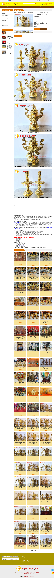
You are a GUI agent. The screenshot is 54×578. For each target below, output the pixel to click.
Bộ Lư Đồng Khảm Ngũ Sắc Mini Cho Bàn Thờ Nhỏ (33, 278)
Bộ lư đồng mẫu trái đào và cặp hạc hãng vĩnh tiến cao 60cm (46, 531)
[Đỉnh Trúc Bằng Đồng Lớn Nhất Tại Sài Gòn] (33, 377)
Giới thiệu (8, 6)
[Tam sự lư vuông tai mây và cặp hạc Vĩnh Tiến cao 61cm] (46, 451)
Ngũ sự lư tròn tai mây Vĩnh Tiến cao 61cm (46, 487)
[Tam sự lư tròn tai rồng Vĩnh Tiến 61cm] (33, 481)
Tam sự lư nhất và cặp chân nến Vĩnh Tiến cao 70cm (46, 443)
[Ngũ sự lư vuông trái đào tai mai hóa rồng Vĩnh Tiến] (20, 422)
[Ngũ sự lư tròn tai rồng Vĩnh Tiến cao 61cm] (46, 466)
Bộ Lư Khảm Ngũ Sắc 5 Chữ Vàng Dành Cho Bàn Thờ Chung (46, 383)
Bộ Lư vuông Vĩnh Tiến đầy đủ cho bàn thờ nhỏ (20, 413)
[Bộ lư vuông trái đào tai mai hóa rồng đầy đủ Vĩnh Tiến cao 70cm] (46, 407)
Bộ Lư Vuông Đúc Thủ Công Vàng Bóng (33, 398)
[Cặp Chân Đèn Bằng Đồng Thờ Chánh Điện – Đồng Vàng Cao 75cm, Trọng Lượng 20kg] (46, 256)
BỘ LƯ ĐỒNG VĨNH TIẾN (29, 12)
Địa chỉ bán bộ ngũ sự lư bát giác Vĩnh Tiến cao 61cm (20, 516)
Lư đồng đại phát (4, 559)
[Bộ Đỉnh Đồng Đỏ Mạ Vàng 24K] (20, 315)
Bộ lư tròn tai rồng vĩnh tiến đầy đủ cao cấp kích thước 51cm (46, 546)
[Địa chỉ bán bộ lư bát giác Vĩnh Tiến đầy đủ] (46, 495)
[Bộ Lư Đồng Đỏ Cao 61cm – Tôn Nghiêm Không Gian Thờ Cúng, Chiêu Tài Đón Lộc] (20, 331)
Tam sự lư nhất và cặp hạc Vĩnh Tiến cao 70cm (33, 443)
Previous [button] (15, 31)
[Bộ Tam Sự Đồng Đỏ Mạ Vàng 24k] (33, 315)
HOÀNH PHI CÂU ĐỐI (5, 22)
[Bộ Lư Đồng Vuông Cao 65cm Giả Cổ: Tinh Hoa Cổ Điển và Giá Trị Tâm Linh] (46, 391)
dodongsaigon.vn (21, 245)
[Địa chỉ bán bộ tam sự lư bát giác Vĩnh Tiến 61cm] (33, 510)
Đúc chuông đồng (15, 556)
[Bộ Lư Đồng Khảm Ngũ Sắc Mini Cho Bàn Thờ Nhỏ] (33, 272)
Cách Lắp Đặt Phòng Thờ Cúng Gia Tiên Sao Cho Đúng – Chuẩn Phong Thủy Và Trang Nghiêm (7, 45)
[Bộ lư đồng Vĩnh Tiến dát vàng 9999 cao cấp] (33, 540)
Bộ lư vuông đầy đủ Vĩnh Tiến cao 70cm (20, 443)
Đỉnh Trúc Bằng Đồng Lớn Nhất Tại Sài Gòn (33, 383)
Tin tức (44, 6)
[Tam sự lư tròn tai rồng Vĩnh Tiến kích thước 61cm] (20, 481)
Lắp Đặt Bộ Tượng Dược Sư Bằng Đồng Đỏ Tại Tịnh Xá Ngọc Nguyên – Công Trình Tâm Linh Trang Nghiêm (7, 35)
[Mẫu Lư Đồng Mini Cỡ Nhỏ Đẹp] (20, 362)
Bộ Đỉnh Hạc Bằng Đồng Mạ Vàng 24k (20, 293)
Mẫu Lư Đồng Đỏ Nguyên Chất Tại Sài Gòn (20, 383)
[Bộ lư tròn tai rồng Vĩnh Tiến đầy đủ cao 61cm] (33, 466)
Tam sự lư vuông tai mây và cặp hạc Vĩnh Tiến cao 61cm (46, 457)
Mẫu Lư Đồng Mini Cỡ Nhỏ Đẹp (20, 367)
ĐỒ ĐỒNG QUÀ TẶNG (32, 6)
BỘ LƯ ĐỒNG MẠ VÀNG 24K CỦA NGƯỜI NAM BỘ (46, 337)
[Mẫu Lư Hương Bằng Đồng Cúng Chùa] (46, 346)
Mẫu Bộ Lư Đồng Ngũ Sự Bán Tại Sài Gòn (33, 293)
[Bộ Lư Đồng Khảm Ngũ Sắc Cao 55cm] (33, 362)
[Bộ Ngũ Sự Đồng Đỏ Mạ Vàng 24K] (46, 301)
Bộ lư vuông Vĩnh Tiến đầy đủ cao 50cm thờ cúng (20, 546)
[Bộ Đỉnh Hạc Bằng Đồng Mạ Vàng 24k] (20, 286)
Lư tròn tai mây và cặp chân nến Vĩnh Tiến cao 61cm (20, 502)
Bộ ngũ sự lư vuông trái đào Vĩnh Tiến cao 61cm (20, 531)
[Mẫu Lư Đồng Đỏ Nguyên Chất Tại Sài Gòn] (20, 377)
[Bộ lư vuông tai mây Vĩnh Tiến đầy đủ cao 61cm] (20, 451)
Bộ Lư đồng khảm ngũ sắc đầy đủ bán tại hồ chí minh (33, 337)
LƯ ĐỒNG (19, 6)
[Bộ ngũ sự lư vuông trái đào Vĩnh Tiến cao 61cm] (20, 525)
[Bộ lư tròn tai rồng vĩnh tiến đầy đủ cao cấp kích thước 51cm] (46, 540)
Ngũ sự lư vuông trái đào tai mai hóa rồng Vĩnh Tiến (20, 428)
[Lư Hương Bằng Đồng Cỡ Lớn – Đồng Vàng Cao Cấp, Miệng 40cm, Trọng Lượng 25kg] (33, 256)
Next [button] (32, 31)
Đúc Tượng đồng (10, 556)
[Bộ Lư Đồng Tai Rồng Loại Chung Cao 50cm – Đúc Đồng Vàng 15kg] (20, 256)
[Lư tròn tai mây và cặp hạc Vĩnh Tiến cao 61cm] (33, 495)
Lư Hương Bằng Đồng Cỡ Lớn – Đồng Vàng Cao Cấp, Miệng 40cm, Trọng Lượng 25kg (33, 262)
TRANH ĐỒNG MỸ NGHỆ (5, 25)
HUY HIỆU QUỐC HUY (5, 27)
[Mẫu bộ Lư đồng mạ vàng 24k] (33, 301)
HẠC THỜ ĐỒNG (4, 20)
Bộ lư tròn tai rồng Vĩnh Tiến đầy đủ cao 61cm (33, 472)
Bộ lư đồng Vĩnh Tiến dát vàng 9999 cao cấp (33, 546)
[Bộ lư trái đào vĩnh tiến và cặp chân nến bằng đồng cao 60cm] (33, 525)
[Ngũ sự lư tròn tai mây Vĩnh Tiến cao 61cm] (46, 481)
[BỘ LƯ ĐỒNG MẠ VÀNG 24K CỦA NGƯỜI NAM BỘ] (46, 331)
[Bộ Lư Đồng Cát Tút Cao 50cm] (20, 301)
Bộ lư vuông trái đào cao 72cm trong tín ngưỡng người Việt (33, 413)
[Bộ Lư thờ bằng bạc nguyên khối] (33, 346)
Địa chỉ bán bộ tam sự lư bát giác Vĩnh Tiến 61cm (33, 516)
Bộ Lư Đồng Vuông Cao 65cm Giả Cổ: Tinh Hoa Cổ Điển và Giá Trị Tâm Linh (46, 398)
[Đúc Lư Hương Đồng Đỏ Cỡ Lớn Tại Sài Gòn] (20, 391)
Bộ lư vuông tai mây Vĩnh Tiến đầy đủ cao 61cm (20, 457)
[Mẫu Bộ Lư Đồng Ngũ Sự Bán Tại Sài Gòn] (33, 286)
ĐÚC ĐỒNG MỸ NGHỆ (39, 6)
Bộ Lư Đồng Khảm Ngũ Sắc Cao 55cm (33, 368)
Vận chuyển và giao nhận (25, 561)
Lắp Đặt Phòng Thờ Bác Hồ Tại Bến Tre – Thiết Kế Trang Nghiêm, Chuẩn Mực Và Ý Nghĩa (7, 51)
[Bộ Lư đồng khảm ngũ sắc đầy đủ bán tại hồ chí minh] (33, 331)
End (35, 550)
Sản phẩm (20, 12)
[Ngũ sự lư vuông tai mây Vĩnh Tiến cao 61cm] (33, 451)
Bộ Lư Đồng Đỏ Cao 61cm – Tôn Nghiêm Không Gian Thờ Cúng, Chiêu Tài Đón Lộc (20, 337)
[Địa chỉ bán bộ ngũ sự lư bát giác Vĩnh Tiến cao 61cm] (20, 510)
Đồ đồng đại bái (16, 559)
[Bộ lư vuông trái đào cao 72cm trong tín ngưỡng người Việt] (33, 407)
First (31, 550)
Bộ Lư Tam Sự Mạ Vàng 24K (46, 292)
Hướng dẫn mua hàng (25, 557)
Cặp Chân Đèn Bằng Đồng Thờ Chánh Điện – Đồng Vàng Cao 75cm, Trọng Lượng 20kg (46, 262)
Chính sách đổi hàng (30, 0)
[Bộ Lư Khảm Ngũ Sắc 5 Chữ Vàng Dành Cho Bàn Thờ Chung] (46, 377)
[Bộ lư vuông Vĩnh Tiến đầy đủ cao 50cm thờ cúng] (20, 540)
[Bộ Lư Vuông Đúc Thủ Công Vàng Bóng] (33, 391)
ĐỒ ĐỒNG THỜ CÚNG (14, 6)
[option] (23, 20)
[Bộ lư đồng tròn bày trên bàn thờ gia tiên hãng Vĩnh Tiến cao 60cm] (46, 510)
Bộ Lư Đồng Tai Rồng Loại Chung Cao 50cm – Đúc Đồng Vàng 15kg (20, 262)
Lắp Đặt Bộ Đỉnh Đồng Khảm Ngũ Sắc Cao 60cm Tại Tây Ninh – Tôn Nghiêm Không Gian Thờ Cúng (7, 40)
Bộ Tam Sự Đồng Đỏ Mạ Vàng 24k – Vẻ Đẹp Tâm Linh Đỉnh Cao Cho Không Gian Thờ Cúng (46, 321)
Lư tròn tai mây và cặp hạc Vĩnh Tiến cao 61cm (33, 502)
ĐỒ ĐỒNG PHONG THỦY (24, 6)
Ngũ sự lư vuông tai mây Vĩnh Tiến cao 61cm (33, 457)
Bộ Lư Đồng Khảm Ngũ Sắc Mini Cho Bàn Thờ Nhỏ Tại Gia (46, 278)
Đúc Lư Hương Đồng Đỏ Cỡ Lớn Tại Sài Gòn (20, 398)
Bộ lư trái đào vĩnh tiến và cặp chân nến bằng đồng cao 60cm (33, 531)
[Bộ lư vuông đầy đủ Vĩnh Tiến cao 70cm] (20, 436)
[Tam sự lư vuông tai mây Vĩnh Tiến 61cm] (20, 466)
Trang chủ (4, 6)
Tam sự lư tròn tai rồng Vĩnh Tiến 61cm (33, 487)
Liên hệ (51, 6)
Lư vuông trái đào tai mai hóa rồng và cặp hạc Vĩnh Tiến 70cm (33, 428)
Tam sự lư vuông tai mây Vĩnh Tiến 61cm (20, 472)
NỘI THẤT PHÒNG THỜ (5, 23)
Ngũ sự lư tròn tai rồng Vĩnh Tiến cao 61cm (46, 472)
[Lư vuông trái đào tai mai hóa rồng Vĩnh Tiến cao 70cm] (46, 422)
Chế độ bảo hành (50, 0)
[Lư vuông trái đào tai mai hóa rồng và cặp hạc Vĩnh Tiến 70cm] (33, 422)
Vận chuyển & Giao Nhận (37, 0)
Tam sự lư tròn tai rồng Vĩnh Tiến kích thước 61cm (20, 487)
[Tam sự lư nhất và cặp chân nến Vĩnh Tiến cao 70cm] (46, 436)
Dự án (48, 6)
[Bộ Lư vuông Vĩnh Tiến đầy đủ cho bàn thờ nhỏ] (20, 407)
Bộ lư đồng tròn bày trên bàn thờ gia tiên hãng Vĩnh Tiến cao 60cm (46, 516)
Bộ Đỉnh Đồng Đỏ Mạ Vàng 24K (20, 320)
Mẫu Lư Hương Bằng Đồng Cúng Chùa (46, 352)
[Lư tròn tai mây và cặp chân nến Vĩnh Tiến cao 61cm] (20, 495)
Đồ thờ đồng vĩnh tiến (10, 559)
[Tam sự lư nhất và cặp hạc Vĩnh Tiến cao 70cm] (33, 436)
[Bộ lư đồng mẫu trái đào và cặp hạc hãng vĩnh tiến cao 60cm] (46, 525)
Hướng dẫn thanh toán (44, 0)
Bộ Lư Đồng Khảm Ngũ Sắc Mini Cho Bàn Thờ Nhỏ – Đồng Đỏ (20, 278)
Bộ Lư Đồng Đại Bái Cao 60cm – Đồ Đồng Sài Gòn (46, 368)
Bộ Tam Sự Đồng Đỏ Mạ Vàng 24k (33, 320)
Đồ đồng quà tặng (4, 556)
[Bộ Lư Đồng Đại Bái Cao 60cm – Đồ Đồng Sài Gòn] (46, 362)
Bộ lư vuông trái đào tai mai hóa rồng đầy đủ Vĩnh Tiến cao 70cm (46, 413)
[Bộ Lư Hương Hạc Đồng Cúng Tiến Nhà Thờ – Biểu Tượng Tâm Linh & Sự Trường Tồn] (20, 346)
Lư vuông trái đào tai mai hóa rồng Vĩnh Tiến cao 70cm (46, 428)
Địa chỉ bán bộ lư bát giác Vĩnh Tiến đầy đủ (46, 502)
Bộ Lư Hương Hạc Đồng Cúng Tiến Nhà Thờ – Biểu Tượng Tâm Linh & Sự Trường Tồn (20, 353)
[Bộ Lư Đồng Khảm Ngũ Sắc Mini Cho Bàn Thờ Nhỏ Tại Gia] (46, 272)
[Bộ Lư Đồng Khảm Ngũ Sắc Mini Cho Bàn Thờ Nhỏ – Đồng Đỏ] (20, 272)
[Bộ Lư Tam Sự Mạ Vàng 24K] (46, 286)
